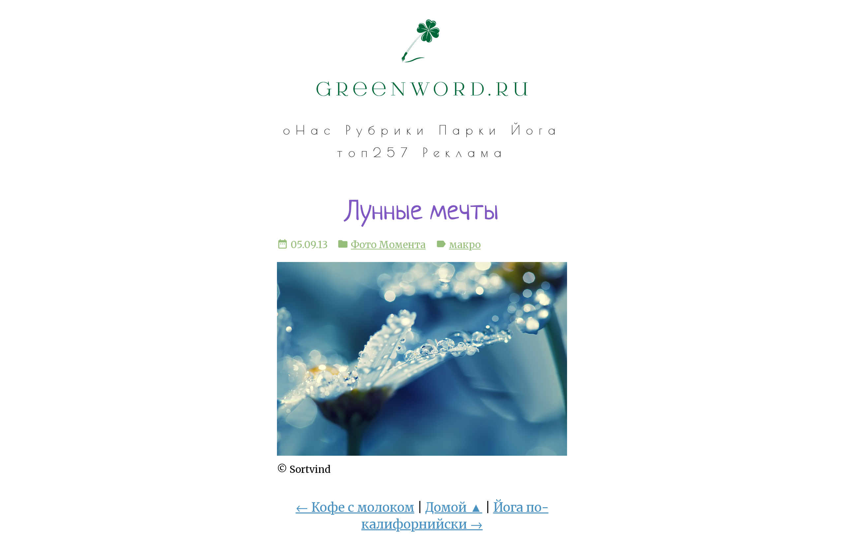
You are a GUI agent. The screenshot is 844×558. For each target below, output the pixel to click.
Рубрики (387, 129)
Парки (470, 129)
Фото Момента (388, 245)
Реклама (465, 152)
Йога (536, 129)
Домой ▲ (453, 507)
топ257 (374, 152)
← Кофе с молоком (355, 507)
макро (465, 245)
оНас (309, 129)
